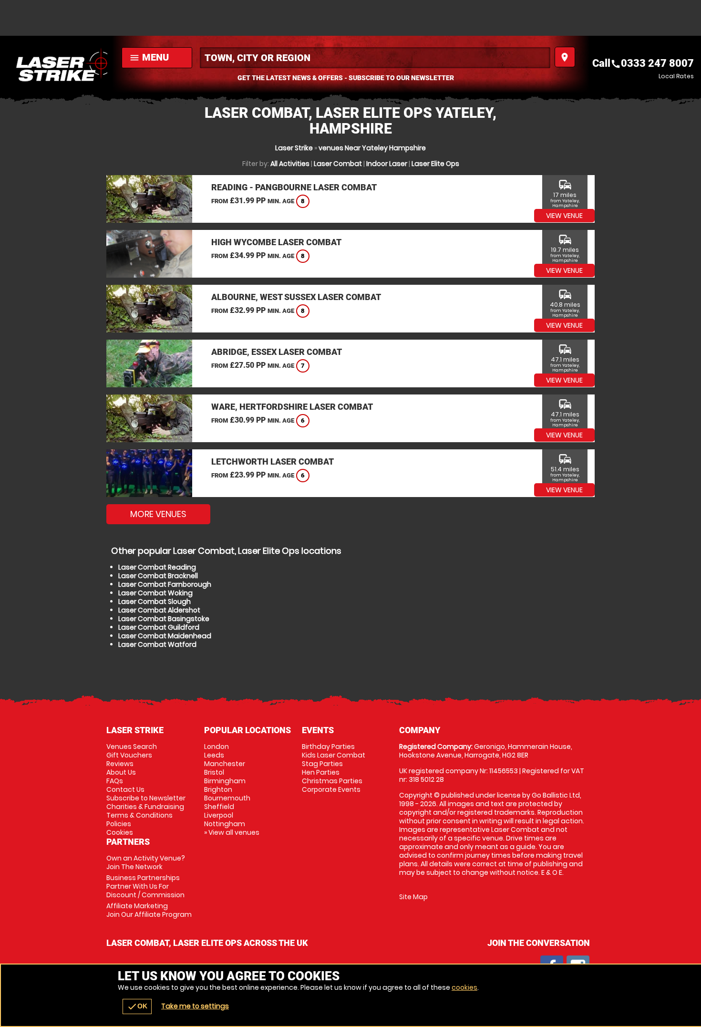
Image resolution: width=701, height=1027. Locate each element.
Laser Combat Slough (154, 601)
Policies (118, 824)
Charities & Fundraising (145, 806)
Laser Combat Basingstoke (163, 618)
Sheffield (219, 806)
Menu (149, 57)
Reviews (120, 763)
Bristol (214, 772)
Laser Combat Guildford (158, 627)
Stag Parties (322, 763)
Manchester (224, 763)
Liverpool (218, 815)
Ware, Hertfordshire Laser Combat (292, 407)
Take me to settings (195, 1006)
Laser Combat (338, 163)
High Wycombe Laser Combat (276, 242)
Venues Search (131, 746)
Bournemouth (227, 798)
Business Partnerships (145, 886)
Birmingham (225, 781)
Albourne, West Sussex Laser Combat (296, 297)
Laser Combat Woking (155, 593)
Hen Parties (321, 772)
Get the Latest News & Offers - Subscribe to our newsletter (345, 78)
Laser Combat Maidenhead (164, 636)
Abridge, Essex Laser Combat (276, 352)
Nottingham (224, 824)
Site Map (413, 897)
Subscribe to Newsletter (146, 798)
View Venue (564, 215)
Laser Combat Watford (157, 644)
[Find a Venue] (375, 58)
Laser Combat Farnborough (164, 584)
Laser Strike (294, 148)
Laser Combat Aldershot (159, 610)
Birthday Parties (328, 746)
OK (137, 1006)
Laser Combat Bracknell (158, 576)
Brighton (218, 789)
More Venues (158, 514)
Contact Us (125, 789)
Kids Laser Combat (333, 755)
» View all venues (231, 832)
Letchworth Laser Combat (272, 461)
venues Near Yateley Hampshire (372, 148)
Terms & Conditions (139, 815)
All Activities (289, 163)
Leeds (214, 755)
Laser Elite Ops (435, 163)
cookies (464, 987)
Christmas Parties (332, 781)
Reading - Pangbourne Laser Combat (294, 187)
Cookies (119, 832)
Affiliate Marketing (149, 910)
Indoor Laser (386, 163)
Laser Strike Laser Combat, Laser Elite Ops (58, 64)
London (216, 746)
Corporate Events (331, 789)
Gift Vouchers (129, 755)
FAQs (114, 781)
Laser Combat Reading (157, 567)
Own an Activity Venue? (145, 862)
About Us (121, 772)
